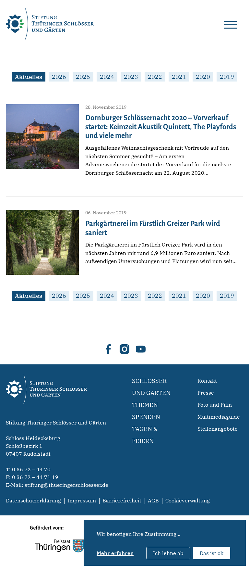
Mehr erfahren (115, 553)
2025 (83, 77)
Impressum (81, 500)
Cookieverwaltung (187, 500)
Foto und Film (214, 404)
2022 (155, 77)
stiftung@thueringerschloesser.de (66, 485)
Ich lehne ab (168, 553)
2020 (203, 77)
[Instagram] (124, 349)
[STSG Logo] (46, 415)
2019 (227, 77)
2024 (107, 77)
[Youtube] (141, 349)
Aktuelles (28, 77)
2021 (179, 77)
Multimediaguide (218, 416)
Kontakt (207, 380)
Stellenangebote (217, 428)
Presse (205, 392)
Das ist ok (211, 553)
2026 (59, 77)
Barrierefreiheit (121, 500)
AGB (153, 500)
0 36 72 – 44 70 (31, 469)
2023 (131, 77)
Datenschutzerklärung (33, 500)
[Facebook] (108, 349)
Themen (145, 405)
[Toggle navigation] (230, 23)
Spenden (146, 417)
